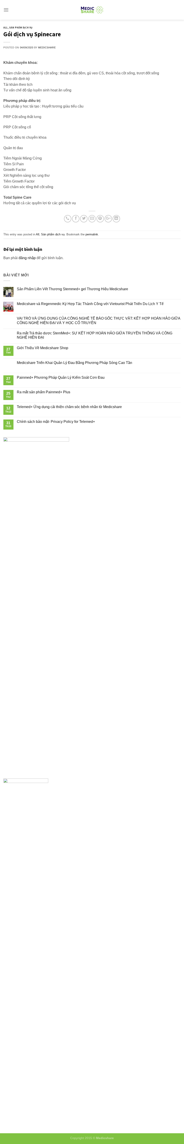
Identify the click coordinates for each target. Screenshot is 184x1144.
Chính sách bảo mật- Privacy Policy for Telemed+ (56, 422)
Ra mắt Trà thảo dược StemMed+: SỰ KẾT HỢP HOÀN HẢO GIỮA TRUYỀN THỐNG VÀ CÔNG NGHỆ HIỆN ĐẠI (94, 335)
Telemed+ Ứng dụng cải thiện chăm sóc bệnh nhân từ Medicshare (69, 407)
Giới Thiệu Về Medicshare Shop (42, 348)
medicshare (47, 47)
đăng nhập (27, 258)
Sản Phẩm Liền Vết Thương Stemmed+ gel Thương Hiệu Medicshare (72, 289)
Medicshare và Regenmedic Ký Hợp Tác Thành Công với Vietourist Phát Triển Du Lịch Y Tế (90, 304)
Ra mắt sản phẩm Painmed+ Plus (43, 392)
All (5, 27)
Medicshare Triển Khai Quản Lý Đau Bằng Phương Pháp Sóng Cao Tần (74, 363)
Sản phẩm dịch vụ (21, 27)
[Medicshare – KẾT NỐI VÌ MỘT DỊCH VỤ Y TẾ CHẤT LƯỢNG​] (92, 10)
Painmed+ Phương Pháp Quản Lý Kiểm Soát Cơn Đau (61, 377)
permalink (91, 234)
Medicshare (105, 1138)
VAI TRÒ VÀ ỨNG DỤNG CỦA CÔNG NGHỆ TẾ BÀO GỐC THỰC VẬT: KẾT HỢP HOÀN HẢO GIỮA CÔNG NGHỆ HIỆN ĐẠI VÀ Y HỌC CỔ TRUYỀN (98, 320)
